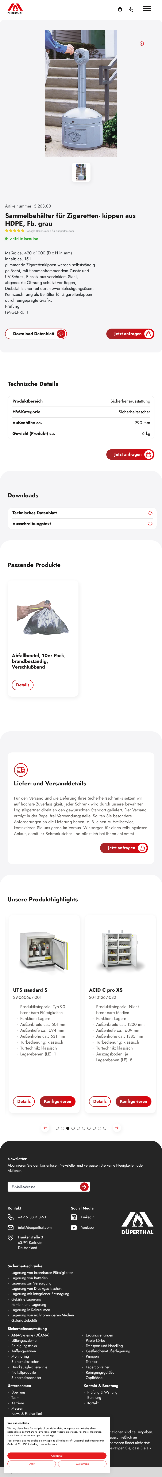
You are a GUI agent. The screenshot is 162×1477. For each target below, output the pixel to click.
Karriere (17, 1403)
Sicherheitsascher (25, 1361)
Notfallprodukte (23, 1372)
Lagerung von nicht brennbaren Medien (42, 1315)
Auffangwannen (23, 1351)
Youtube (87, 1227)
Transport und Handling (104, 1346)
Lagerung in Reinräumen (30, 1310)
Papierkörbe (95, 1340)
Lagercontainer (97, 1367)
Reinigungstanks (24, 1346)
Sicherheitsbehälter (26, 1377)
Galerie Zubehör (24, 1320)
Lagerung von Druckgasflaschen (36, 1288)
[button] (136, 9)
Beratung (94, 1397)
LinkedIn (87, 1217)
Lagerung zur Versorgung (31, 1283)
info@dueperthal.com (35, 1227)
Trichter (91, 1361)
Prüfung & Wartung (102, 1392)
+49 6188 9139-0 (32, 1217)
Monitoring (20, 1356)
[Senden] (84, 1186)
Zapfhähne (94, 1377)
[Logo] (15, 8)
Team (15, 1397)
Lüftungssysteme (23, 1340)
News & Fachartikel (26, 1413)
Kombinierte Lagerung (28, 1304)
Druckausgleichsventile (29, 1367)
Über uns (18, 1392)
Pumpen (92, 1356)
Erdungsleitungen (99, 1335)
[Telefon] (131, 9)
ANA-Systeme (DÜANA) (30, 1335)
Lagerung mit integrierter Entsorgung (40, 1294)
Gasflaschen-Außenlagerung (108, 1351)
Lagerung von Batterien (29, 1278)
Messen (17, 1408)
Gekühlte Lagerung (26, 1299)
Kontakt (93, 1403)
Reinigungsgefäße (100, 1372)
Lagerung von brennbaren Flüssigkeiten (42, 1272)
